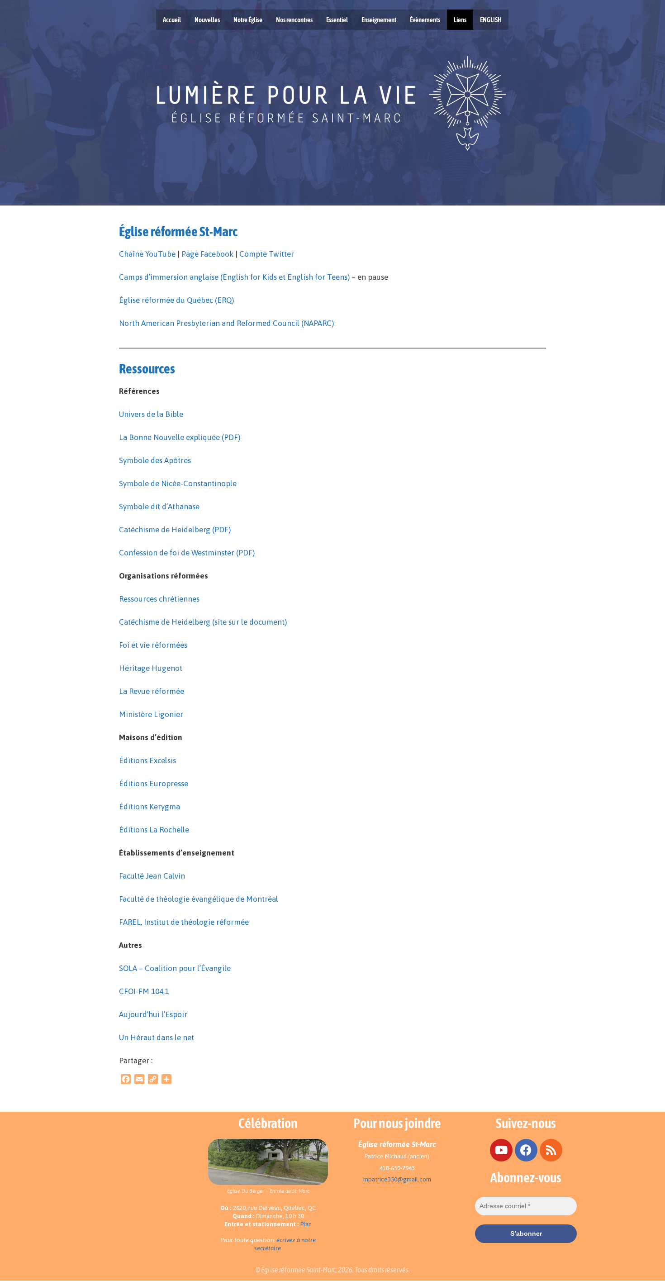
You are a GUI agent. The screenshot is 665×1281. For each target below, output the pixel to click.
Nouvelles (207, 20)
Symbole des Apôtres (155, 460)
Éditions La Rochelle (154, 829)
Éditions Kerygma (149, 806)
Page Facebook (207, 253)
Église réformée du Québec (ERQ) (176, 300)
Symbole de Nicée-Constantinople (178, 483)
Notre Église (247, 20)
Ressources (147, 368)
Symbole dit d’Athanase (159, 506)
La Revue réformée (151, 691)
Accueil (172, 20)
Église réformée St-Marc (178, 231)
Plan (306, 1224)
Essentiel (337, 20)
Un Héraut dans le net (156, 1037)
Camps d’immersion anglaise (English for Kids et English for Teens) (234, 277)
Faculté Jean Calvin (152, 875)
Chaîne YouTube (147, 253)
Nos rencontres (294, 20)
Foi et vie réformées (153, 645)
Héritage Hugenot (150, 668)
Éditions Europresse (153, 783)
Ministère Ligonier (151, 714)
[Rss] (551, 1150)
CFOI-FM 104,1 (144, 991)
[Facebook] (526, 1150)
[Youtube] (501, 1150)
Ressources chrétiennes (159, 598)
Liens (460, 20)
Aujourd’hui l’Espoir (153, 1014)
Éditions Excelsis (147, 760)
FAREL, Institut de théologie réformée (184, 922)
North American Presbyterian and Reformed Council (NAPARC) (226, 323)
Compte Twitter (266, 253)
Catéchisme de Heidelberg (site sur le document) (203, 621)
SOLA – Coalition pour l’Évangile (175, 968)
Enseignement (378, 20)
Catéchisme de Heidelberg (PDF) (175, 529)
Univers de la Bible (151, 414)
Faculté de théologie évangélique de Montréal (198, 898)
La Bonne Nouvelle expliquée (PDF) (179, 437)
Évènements (425, 20)
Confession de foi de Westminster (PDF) (187, 552)
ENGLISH (491, 20)
